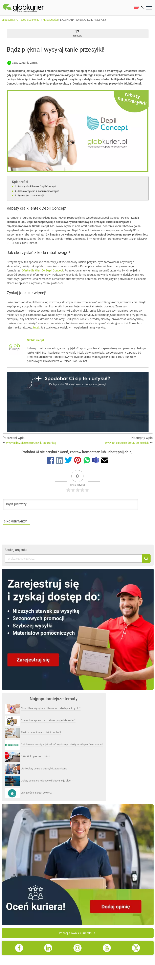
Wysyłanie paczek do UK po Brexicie (129, 442)
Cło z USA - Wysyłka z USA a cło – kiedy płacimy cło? (51, 708)
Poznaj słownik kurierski (75, 933)
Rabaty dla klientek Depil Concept (37, 186)
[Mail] (104, 461)
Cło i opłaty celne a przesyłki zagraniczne (44, 768)
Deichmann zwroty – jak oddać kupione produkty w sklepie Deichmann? (62, 744)
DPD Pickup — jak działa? (35, 756)
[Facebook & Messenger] (50, 461)
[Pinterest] (77, 461)
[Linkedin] (59, 461)
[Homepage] (33, 7)
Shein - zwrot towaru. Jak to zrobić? (41, 732)
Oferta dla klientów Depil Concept (42, 270)
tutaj (36, 327)
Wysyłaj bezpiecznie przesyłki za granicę (29, 442)
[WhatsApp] (86, 461)
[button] (139, 8)
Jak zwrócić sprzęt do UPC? (36, 792)
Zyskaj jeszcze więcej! (31, 195)
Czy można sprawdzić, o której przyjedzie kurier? (48, 720)
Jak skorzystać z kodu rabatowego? (38, 191)
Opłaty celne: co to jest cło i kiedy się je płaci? (46, 780)
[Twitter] (68, 461)
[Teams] (95, 461)
